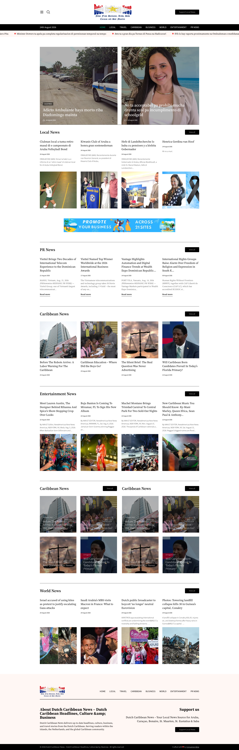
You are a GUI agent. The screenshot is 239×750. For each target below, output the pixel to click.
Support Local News (187, 12)
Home (102, 27)
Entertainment (178, 27)
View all (192, 132)
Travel (123, 27)
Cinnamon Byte (192, 747)
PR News (195, 27)
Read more (45, 294)
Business (150, 27)
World (162, 27)
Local (112, 27)
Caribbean (136, 27)
